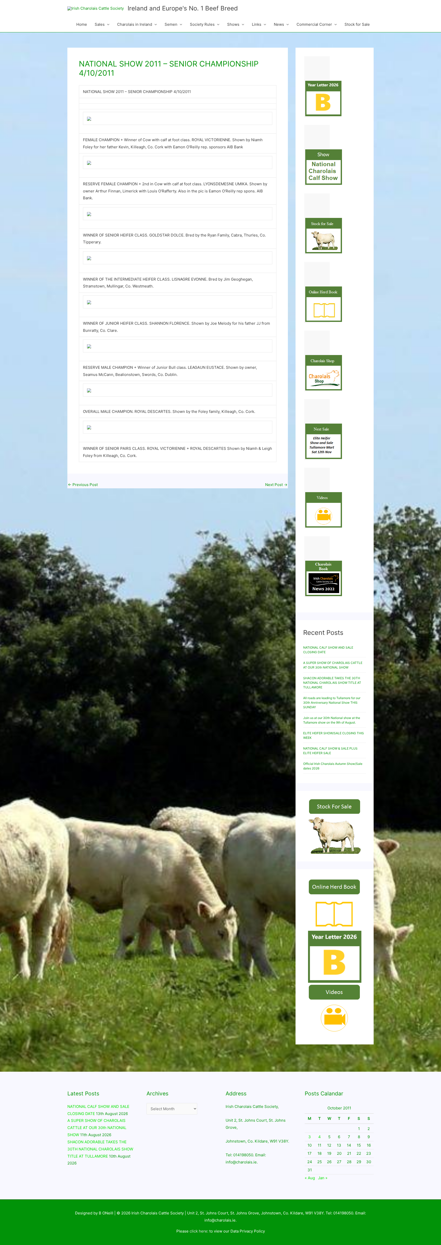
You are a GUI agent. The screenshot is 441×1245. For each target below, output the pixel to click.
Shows (233, 24)
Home (81, 24)
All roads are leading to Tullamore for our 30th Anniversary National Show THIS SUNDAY (331, 702)
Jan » (322, 1177)
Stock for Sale (357, 24)
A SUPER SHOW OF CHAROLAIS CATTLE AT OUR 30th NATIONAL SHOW (96, 1127)
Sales (100, 24)
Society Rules (202, 24)
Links (256, 24)
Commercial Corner (314, 24)
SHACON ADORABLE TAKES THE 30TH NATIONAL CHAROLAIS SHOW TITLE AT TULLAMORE (332, 682)
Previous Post (83, 485)
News (279, 24)
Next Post (276, 485)
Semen (171, 24)
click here (198, 1231)
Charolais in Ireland (134, 24)
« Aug (310, 1177)
